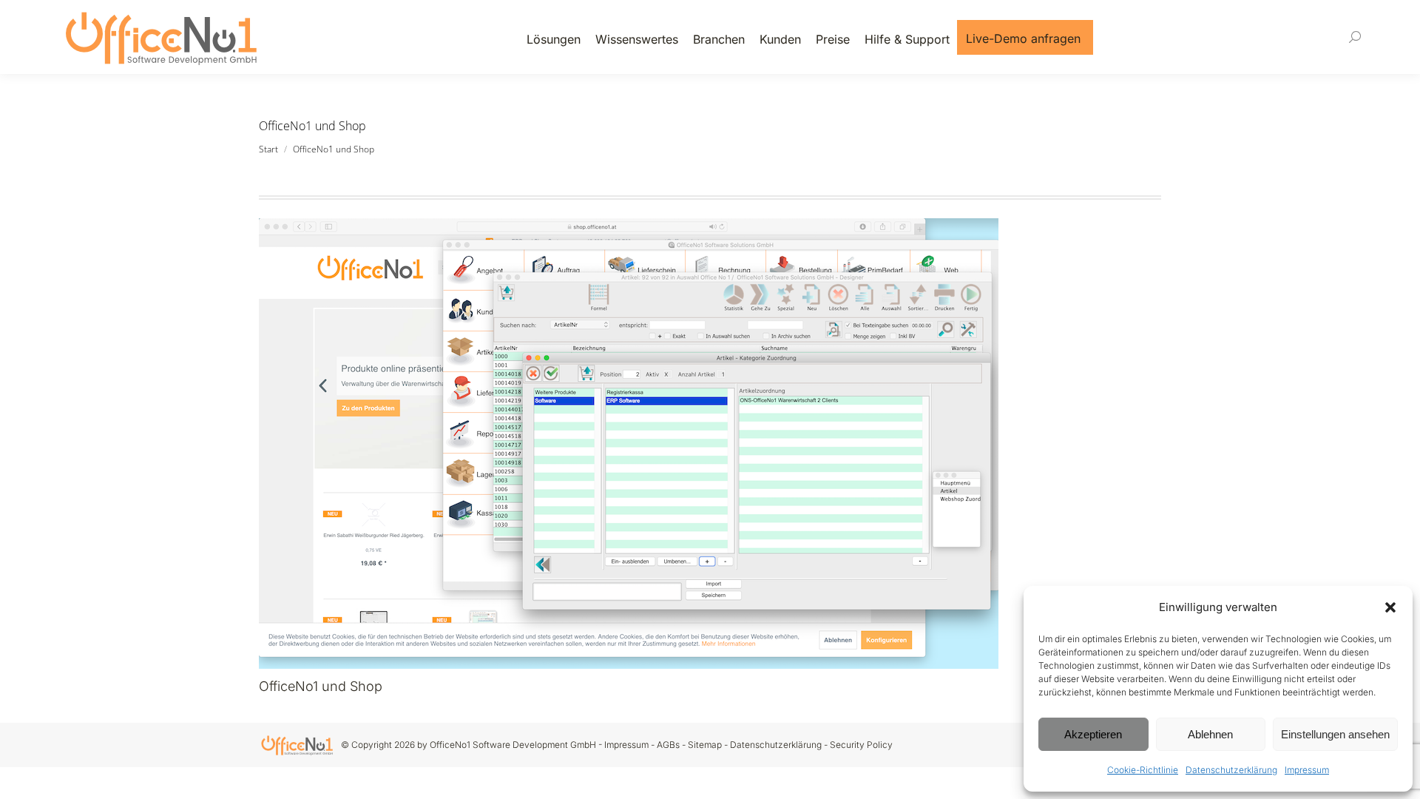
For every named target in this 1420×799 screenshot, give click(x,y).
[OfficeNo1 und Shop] (710, 443)
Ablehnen (1210, 734)
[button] (1390, 607)
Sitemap (705, 744)
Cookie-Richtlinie (1142, 769)
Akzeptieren (1093, 734)
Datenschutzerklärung (1231, 769)
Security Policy (861, 744)
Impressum (1307, 769)
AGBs (668, 744)
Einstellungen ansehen (1335, 734)
